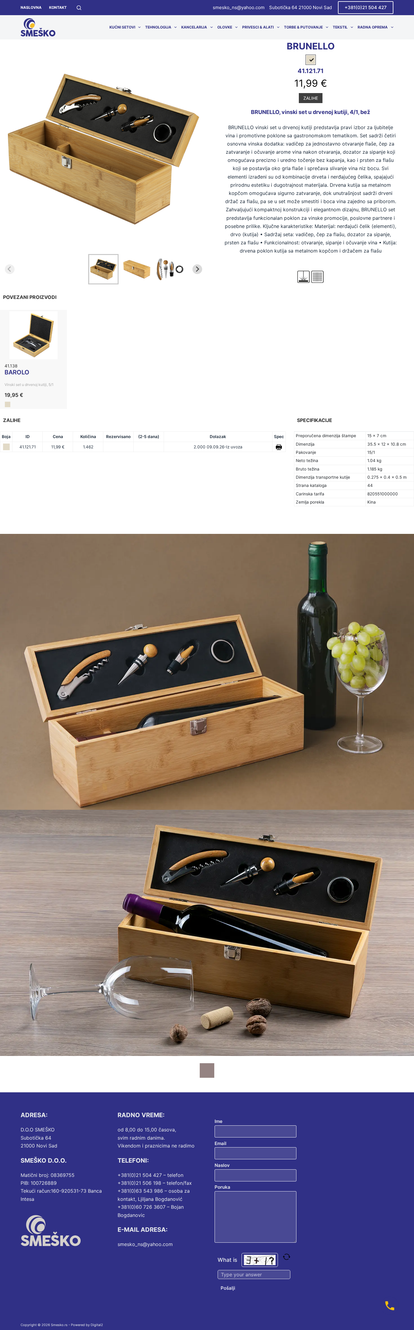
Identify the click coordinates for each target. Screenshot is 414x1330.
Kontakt (58, 7)
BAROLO (17, 372)
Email (220, 1143)
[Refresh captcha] (286, 1257)
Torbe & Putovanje (303, 27)
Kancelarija (194, 27)
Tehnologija (158, 27)
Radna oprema (373, 27)
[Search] (79, 7)
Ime (218, 1121)
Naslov (222, 1165)
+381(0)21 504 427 (366, 7)
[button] (103, 269)
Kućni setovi (122, 27)
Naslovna (31, 7)
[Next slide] (197, 269)
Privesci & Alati (258, 27)
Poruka (222, 1187)
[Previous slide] (10, 269)
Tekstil (340, 27)
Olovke (224, 27)
